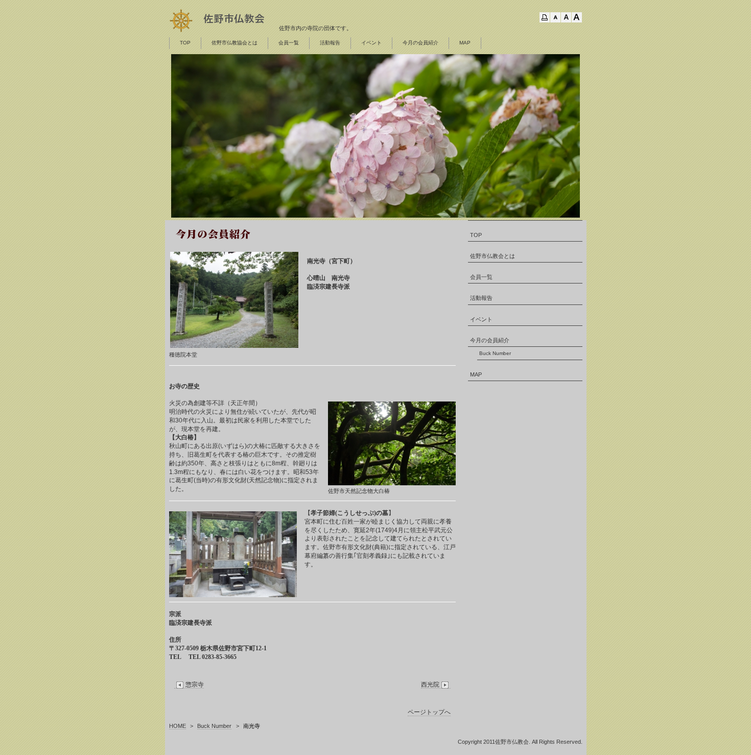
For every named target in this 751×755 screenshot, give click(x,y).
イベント (371, 42)
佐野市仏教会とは (492, 256)
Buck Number (495, 353)
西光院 (430, 684)
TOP (185, 42)
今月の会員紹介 (420, 42)
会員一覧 (288, 42)
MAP (465, 42)
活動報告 (330, 42)
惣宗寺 (194, 684)
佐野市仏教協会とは (234, 42)
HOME (177, 726)
